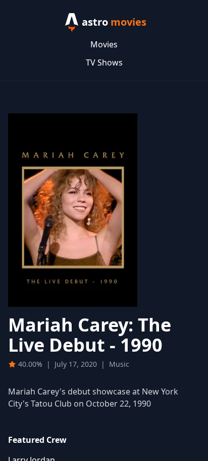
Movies (104, 44)
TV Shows (104, 62)
